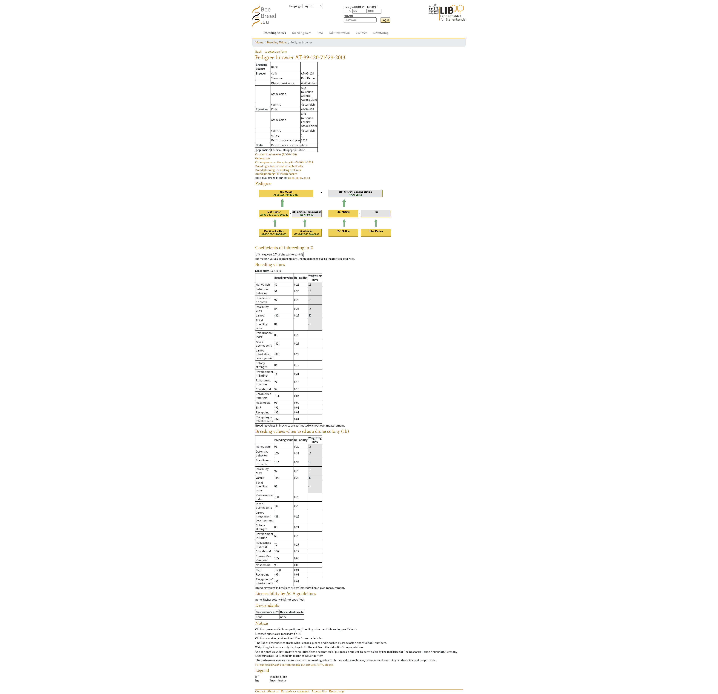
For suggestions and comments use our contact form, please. (294, 664)
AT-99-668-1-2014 (284, 162)
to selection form (275, 51)
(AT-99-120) (276, 154)
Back (258, 51)
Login (385, 20)
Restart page (336, 691)
